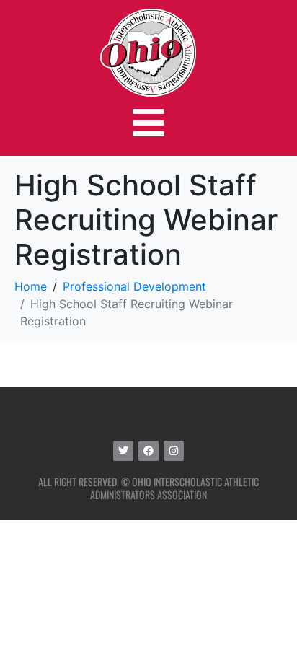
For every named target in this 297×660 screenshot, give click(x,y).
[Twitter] (123, 451)
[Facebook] (148, 451)
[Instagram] (174, 451)
